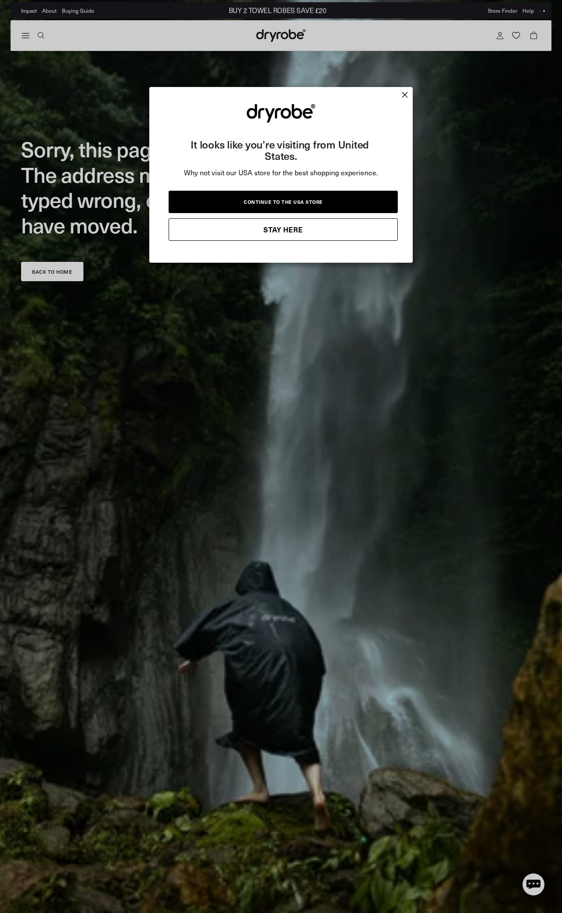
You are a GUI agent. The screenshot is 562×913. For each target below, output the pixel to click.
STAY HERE (283, 229)
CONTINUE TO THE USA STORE (283, 202)
